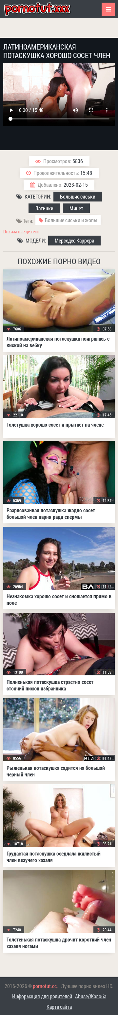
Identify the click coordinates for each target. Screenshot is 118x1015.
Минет (76, 208)
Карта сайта (59, 1006)
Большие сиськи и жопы (71, 220)
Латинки (44, 208)
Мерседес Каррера (74, 240)
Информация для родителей (42, 996)
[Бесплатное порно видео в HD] (42, 9)
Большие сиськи (77, 196)
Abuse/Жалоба (90, 996)
